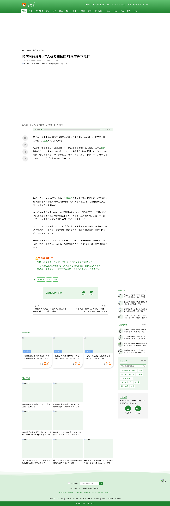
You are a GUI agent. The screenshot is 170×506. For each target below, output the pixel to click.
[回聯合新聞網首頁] (24, 5)
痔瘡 (140, 370)
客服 (62, 499)
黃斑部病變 (124, 386)
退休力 (75, 11)
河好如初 (107, 5)
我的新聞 (137, 5)
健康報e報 (74, 483)
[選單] (147, 5)
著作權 (82, 499)
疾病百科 (87, 492)
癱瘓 (103, 147)
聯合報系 (97, 498)
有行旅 (123, 5)
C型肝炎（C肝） (126, 382)
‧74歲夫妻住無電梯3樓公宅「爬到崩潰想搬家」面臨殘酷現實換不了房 (68, 265)
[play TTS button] (42, 130)
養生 (30, 11)
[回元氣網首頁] (31, 4)
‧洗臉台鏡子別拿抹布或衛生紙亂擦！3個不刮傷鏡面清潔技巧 (63, 262)
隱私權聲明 (88, 499)
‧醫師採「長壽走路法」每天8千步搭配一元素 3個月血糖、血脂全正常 (67, 269)
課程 (68, 11)
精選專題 (79, 492)
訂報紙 (104, 498)
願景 (130, 5)
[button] (146, 11)
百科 (54, 11)
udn (23, 50)
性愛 (115, 11)
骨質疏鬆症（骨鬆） (128, 374)
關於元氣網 (62, 492)
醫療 (48, 11)
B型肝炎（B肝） (126, 378)
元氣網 (29, 50)
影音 (61, 11)
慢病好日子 (99, 11)
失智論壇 (39, 11)
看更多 (144, 290)
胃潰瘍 (136, 382)
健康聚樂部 (71, 492)
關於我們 (110, 498)
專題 (129, 11)
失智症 (139, 374)
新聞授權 (68, 498)
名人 (122, 11)
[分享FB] (24, 137)
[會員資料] (144, 5)
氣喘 (132, 386)
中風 (45, 140)
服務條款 (76, 499)
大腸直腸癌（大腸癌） (128, 370)
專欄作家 (108, 492)
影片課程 (27, 351)
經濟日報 (98, 5)
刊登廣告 (52, 498)
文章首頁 (100, 492)
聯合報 (89, 5)
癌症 (109, 11)
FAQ (58, 499)
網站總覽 (118, 498)
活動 (135, 11)
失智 (83, 11)
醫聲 (90, 11)
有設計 (115, 5)
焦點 (24, 11)
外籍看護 (68, 198)
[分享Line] (24, 144)
